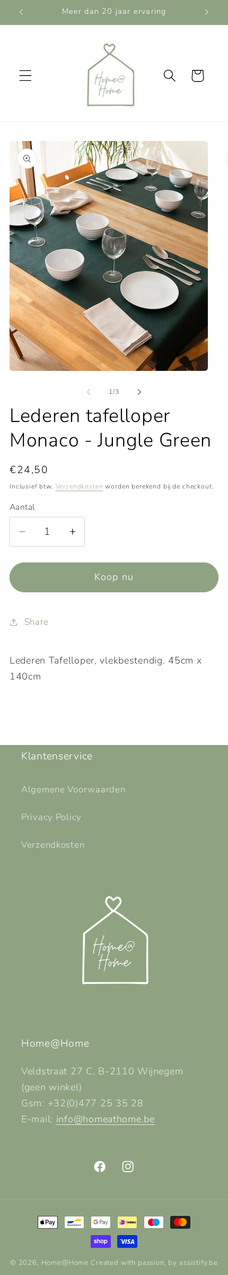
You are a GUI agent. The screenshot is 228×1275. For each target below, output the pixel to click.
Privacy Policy (51, 817)
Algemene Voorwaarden (73, 789)
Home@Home (65, 1263)
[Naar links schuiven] (88, 392)
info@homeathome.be (105, 1119)
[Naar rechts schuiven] (139, 392)
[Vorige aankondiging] (21, 12)
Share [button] (36, 622)
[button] (26, 76)
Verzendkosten (79, 486)
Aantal (22, 507)
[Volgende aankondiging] (206, 12)
